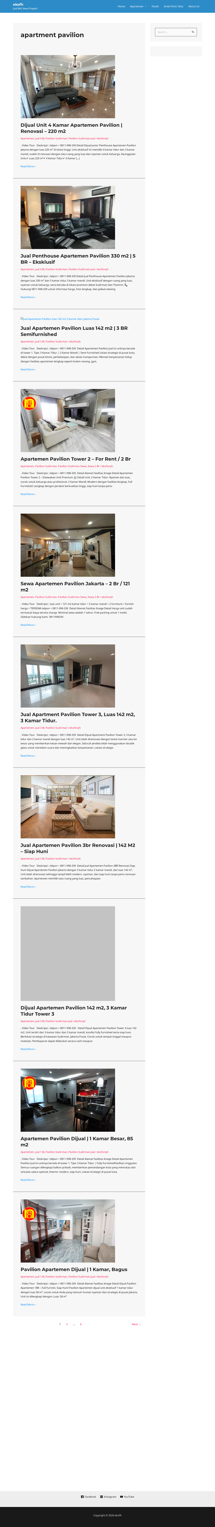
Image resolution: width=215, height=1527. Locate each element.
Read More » (28, 166)
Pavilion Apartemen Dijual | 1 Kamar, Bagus (74, 1238)
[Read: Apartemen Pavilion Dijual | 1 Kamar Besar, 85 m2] (68, 1068)
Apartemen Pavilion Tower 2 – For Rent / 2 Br (76, 459)
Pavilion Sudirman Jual (81, 138)
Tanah (155, 6)
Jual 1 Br (39, 1120)
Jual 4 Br (39, 138)
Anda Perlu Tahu (173, 6)
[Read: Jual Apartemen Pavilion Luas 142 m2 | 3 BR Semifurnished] (60, 318)
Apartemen (27, 138)
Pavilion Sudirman (56, 138)
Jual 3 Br (39, 341)
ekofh (18, 4)
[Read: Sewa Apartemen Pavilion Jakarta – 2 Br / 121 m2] (68, 545)
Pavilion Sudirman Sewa (72, 466)
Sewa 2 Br (93, 466)
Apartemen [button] (136, 6)
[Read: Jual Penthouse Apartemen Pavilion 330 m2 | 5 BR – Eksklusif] (68, 217)
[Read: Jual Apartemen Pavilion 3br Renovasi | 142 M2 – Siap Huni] (68, 806)
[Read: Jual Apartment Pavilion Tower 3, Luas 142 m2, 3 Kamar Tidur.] (68, 675)
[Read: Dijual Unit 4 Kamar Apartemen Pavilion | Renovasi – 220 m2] (68, 86)
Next (136, 1292)
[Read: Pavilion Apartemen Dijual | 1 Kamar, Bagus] (68, 1199)
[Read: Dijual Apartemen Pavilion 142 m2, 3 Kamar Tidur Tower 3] (68, 937)
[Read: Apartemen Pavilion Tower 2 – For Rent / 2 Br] (68, 420)
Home (121, 6)
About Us (193, 6)
